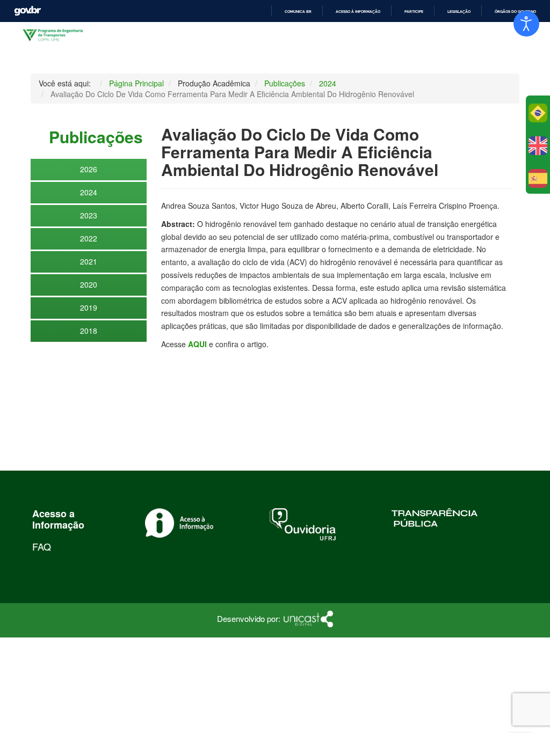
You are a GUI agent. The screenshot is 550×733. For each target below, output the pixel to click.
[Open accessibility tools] (526, 23)
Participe (413, 11)
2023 (88, 215)
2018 (88, 330)
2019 (88, 307)
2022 (88, 238)
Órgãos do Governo (515, 11)
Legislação (459, 11)
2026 (88, 169)
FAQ (41, 546)
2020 (88, 284)
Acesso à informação (358, 11)
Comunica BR (298, 11)
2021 (88, 261)
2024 (88, 192)
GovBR (27, 11)
